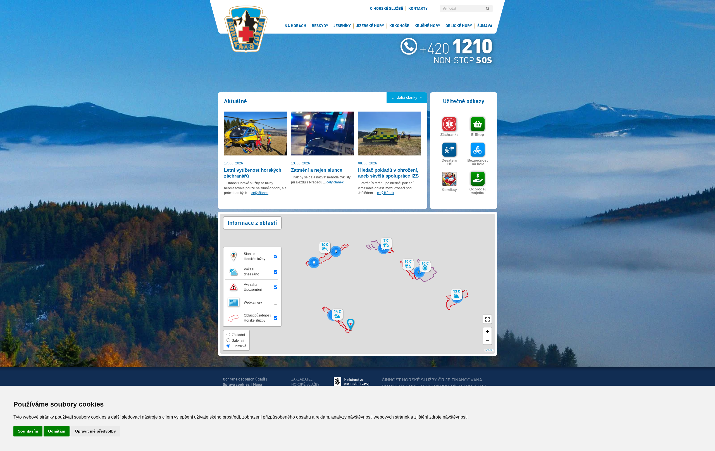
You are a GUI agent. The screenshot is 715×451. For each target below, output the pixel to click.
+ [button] (487, 331)
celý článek (259, 193)
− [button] (487, 340)
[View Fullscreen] (487, 319)
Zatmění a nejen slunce (316, 170)
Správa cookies (236, 384)
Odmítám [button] (56, 431)
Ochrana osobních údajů (244, 379)
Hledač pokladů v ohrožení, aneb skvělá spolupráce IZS (388, 173)
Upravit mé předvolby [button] (95, 431)
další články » (409, 97)
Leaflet (489, 350)
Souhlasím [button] (28, 431)
